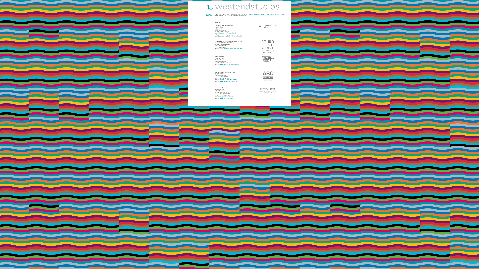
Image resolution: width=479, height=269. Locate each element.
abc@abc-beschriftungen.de (228, 79)
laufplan (251, 14)
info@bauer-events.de (226, 97)
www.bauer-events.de (227, 98)
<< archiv (208, 14)
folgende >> (209, 15)
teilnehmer (263, 14)
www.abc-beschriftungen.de (228, 81)
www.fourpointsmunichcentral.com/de (231, 48)
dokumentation (271, 14)
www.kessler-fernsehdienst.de (229, 64)
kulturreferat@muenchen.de (227, 33)
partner (278, 14)
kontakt (283, 14)
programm (257, 14)
